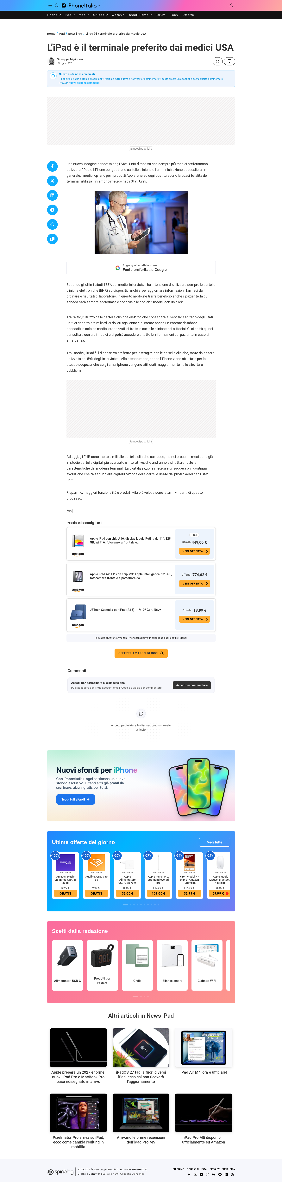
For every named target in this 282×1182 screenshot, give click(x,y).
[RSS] (232, 1174)
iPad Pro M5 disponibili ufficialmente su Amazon (203, 1139)
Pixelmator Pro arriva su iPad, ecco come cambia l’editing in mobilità (78, 1142)
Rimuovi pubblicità (141, 148)
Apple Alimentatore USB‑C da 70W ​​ (127, 879)
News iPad (75, 34)
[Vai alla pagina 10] (158, 904)
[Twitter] (195, 1174)
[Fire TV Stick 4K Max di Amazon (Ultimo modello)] (189, 862)
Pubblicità (228, 1169)
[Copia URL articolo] (52, 239)
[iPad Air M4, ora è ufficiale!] (203, 1047)
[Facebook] (188, 1174)
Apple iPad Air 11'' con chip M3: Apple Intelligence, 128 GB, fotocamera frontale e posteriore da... (131, 576)
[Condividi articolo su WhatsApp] (52, 224)
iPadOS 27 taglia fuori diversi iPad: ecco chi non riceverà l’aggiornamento (141, 1077)
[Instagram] (207, 1174)
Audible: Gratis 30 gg (96, 878)
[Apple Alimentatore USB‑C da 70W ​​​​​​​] (127, 862)
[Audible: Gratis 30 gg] (96, 862)
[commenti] (218, 61)
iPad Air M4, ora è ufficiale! (203, 1072)
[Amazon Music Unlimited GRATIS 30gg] (65, 862)
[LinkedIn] (226, 1174)
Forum (161, 15)
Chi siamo (178, 1169)
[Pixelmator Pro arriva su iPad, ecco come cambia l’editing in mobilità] (78, 1113)
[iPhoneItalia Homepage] (79, 5)
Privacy (215, 1169)
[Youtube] (201, 1174)
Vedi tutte (214, 842)
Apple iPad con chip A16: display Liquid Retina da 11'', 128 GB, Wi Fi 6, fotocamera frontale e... (130, 540)
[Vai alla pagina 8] (151, 904)
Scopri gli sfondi (73, 799)
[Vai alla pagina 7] (148, 904)
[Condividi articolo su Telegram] (52, 210)
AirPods (98, 15)
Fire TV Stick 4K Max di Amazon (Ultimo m (189, 879)
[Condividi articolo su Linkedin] (52, 195)
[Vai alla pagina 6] (144, 904)
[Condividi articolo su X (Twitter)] (52, 181)
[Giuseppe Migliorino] (51, 61)
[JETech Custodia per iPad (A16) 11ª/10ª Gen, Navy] (78, 612)
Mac (82, 15)
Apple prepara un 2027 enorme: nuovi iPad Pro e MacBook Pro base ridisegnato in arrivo (78, 1077)
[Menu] (50, 5)
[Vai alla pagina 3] (134, 904)
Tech (174, 15)
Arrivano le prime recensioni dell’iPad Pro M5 (141, 1139)
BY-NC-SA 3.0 (110, 1173)
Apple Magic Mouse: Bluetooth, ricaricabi (220, 879)
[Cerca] (56, 5)
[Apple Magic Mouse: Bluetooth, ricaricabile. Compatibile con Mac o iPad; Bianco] (220, 862)
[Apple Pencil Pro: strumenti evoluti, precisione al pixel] (158, 862)
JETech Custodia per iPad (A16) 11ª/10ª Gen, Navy (125, 610)
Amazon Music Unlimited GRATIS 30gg (65, 879)
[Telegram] (219, 1174)
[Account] (231, 5)
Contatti (193, 1169)
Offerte (188, 15)
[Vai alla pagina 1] (125, 904)
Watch (117, 15)
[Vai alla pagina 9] (155, 904)
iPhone (52, 15)
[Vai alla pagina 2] (130, 904)
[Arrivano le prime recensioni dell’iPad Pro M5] (141, 1113)
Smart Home (138, 15)
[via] (69, 511)
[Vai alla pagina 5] (141, 904)
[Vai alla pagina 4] (137, 904)
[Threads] (213, 1174)
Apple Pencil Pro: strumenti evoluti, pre (158, 879)
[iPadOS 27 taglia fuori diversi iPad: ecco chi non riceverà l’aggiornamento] (141, 1047)
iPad (68, 15)
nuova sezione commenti (84, 82)
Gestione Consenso (132, 1173)
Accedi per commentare (192, 685)
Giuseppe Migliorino (70, 59)
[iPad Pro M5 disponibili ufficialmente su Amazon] (203, 1113)
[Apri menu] (99, 5)
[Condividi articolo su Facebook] (52, 166)
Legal (204, 1169)
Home (51, 34)
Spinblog (99, 1169)
